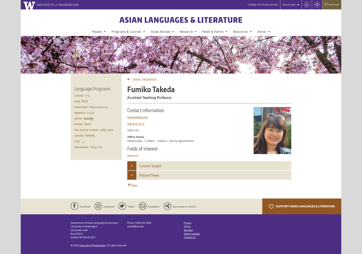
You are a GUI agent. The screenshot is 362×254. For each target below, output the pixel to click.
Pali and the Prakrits (86, 130)
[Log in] (307, 4)
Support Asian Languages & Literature (305, 206)
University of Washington (92, 245)
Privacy (187, 222)
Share (134, 185)
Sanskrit (79, 135)
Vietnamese (81, 147)
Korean (78, 124)
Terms (187, 226)
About (261, 32)
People (97, 32)
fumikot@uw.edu (137, 117)
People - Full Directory (144, 79)
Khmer (78, 118)
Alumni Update (192, 233)
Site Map (188, 230)
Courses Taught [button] (150, 165)
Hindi (77, 101)
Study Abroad (160, 32)
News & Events (213, 32)
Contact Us (190, 237)
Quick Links (289, 4)
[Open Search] (317, 4)
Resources (240, 32)
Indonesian (81, 107)
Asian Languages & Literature (181, 20)
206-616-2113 (135, 123)
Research (186, 32)
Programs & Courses (126, 32)
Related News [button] (149, 175)
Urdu (77, 141)
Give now (333, 4)
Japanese (132, 155)
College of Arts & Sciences (263, 4)
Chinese (79, 95)
